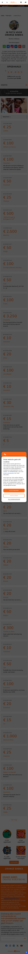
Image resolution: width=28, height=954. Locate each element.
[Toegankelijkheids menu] (26, 952)
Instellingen (14, 495)
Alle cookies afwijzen (14, 499)
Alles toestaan (14, 490)
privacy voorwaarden (8, 473)
